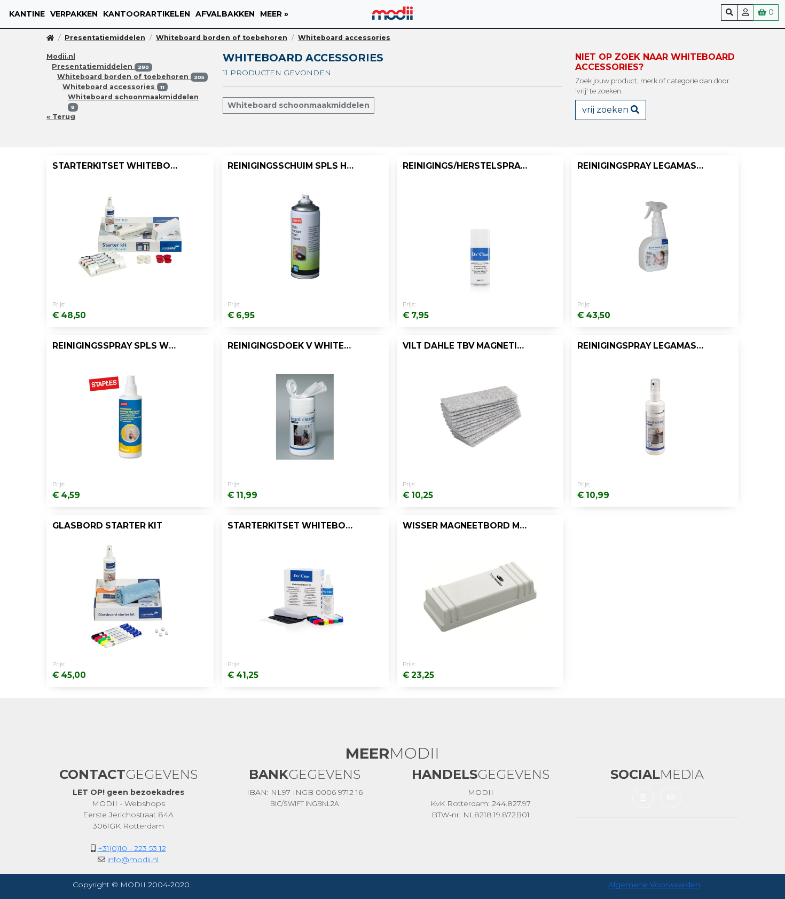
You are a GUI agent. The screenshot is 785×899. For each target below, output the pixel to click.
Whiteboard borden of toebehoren (221, 38)
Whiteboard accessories (344, 38)
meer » (274, 14)
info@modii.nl (133, 859)
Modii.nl (60, 56)
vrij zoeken (606, 110)
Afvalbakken (225, 14)
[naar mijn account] (745, 12)
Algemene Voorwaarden (654, 884)
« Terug (60, 117)
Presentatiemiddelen (105, 38)
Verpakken (74, 14)
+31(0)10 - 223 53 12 (132, 848)
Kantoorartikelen (146, 14)
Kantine (27, 14)
